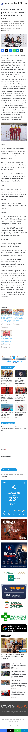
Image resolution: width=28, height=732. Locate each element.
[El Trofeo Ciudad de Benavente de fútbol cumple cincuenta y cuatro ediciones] (7, 373)
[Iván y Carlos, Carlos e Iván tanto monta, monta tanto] (7, 407)
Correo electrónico (6, 456)
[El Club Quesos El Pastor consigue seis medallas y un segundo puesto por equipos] (6, 333)
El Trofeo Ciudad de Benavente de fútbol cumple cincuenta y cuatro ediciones (12, 656)
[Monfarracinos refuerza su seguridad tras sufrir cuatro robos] (5, 666)
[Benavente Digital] (14, 3)
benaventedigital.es (6, 28)
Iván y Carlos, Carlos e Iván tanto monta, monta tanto (7, 414)
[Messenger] (10, 50)
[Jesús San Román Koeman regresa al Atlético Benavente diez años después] (21, 373)
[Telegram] (17, 50)
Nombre (3, 449)
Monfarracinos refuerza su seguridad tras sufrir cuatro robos (18, 665)
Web (2, 462)
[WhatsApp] (14, 50)
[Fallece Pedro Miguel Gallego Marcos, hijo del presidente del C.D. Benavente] (7, 390)
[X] (6, 50)
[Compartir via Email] (21, 50)
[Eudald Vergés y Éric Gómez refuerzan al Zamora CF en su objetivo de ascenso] (21, 390)
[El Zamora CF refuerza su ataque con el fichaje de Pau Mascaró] (21, 407)
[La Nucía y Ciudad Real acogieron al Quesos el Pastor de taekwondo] (18, 312)
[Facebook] (2, 50)
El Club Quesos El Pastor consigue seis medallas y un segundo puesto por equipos (6, 340)
